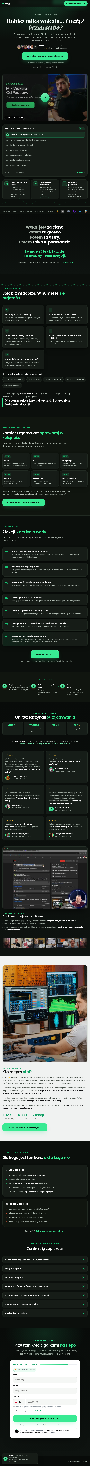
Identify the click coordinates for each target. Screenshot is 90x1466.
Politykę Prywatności (42, 1411)
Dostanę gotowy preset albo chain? (44, 1304)
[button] (45, 98)
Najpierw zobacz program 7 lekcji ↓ (45, 67)
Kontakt (85, 1461)
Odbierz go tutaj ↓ (67, 262)
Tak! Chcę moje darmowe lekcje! (45, 56)
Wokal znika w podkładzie (13, 379)
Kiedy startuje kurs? (44, 1268)
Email (15, 1386)
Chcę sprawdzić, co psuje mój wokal (23, 502)
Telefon (16, 1397)
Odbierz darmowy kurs (75, 3)
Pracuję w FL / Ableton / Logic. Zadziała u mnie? (44, 1286)
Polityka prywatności (74, 1461)
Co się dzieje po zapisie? (44, 1313)
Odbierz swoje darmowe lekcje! (24, 1127)
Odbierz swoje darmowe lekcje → (50, 1231)
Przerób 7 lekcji (45, 654)
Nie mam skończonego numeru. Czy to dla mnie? (44, 1295)
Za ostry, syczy (34, 379)
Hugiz (8, 3)
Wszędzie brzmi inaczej (75, 379)
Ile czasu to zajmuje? (44, 1277)
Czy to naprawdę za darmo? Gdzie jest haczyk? (44, 1259)
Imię (15, 1374)
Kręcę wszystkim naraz (53, 379)
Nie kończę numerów (12, 386)
